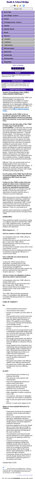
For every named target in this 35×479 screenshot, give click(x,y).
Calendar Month (8, 29)
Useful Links (7, 52)
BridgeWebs (7, 62)
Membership (7, 55)
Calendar (6, 26)
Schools (6, 19)
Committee (7, 39)
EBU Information (8, 48)
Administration (8, 58)
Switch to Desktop (18, 65)
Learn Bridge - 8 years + (11, 15)
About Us (6, 36)
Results (5, 32)
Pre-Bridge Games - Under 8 (12, 22)
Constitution (7, 42)
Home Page (7, 12)
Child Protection (8, 45)
